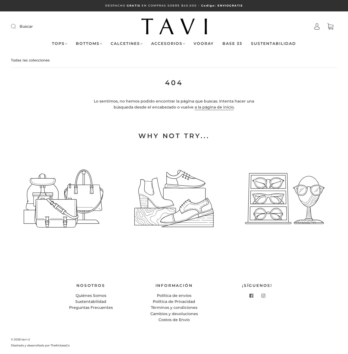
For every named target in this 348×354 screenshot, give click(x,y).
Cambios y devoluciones (174, 313)
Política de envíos (174, 295)
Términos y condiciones (174, 307)
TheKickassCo (60, 345)
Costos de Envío (174, 319)
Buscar (26, 26)
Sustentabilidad (273, 43)
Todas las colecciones (30, 60)
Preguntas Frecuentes (91, 307)
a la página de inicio (214, 107)
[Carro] (330, 26)
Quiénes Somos (91, 295)
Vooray (204, 43)
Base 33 (232, 43)
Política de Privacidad (174, 301)
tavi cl (25, 339)
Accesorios (166, 43)
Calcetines (125, 43)
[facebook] (251, 296)
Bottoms (88, 43)
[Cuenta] (317, 26)
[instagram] (263, 296)
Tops (58, 43)
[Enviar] (17, 26)
